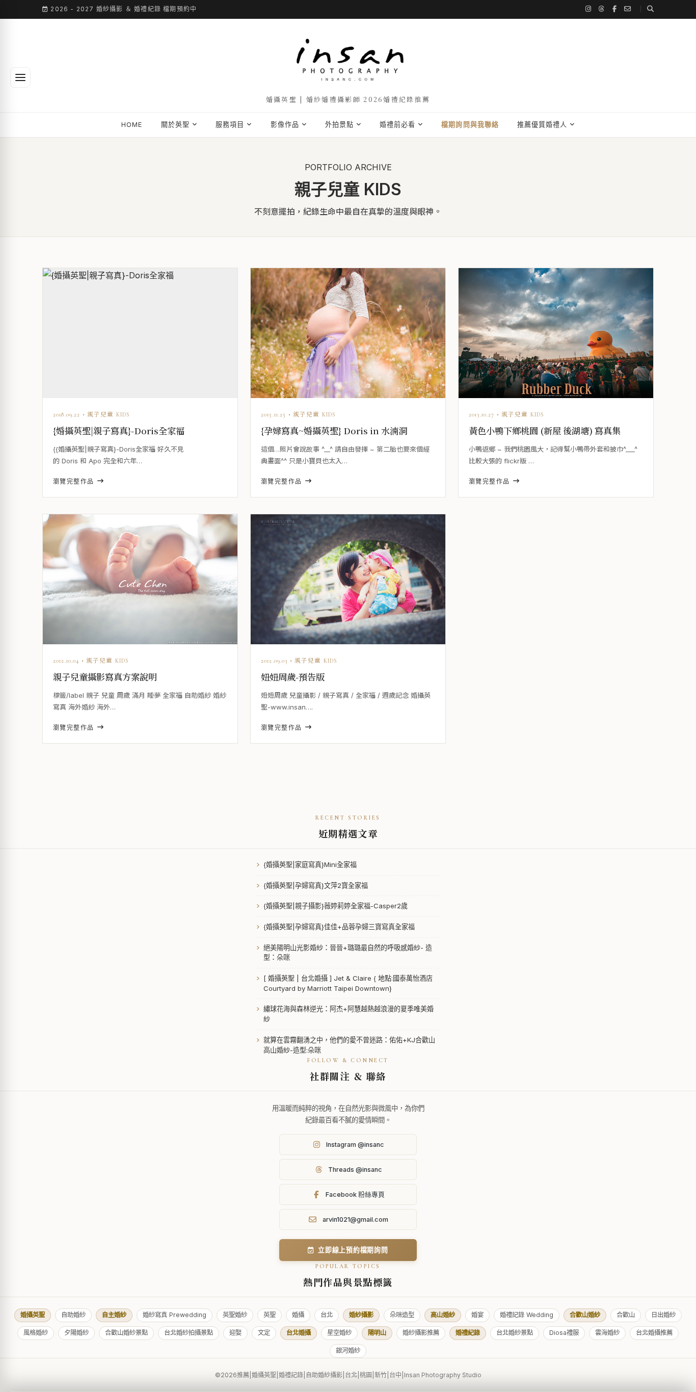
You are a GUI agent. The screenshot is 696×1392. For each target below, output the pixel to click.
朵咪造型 (402, 1315)
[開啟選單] (20, 77)
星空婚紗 (339, 1332)
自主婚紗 (114, 1315)
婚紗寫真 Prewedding (174, 1315)
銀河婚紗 (348, 1350)
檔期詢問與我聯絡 (469, 124)
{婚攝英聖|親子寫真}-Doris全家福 (118, 430)
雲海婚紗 (607, 1332)
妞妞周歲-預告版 (293, 676)
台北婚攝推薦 (654, 1332)
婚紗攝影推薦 (421, 1332)
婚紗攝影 (361, 1315)
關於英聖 (175, 124)
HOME (132, 124)
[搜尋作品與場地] (647, 9)
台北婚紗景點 (514, 1332)
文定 (264, 1332)
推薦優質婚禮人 (542, 124)
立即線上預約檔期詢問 (353, 1250)
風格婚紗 (35, 1332)
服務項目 (230, 124)
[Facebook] (614, 9)
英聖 (269, 1315)
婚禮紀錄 (468, 1332)
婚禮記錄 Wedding (526, 1315)
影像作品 (285, 124)
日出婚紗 (663, 1315)
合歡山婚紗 (585, 1315)
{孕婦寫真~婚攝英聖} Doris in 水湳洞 (334, 430)
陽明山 (377, 1332)
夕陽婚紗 (76, 1332)
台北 (326, 1315)
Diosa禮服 (564, 1332)
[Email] (627, 9)
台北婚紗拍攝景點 (188, 1332)
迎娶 (235, 1332)
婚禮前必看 (397, 124)
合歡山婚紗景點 (126, 1332)
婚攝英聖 (32, 1315)
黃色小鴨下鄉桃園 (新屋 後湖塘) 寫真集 (545, 430)
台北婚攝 (298, 1332)
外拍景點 (339, 124)
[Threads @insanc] (602, 9)
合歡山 (626, 1315)
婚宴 (477, 1315)
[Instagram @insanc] (588, 9)
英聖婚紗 (235, 1315)
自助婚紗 (73, 1315)
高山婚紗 (443, 1315)
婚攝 (298, 1315)
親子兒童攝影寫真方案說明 (105, 676)
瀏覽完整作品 (73, 481)
